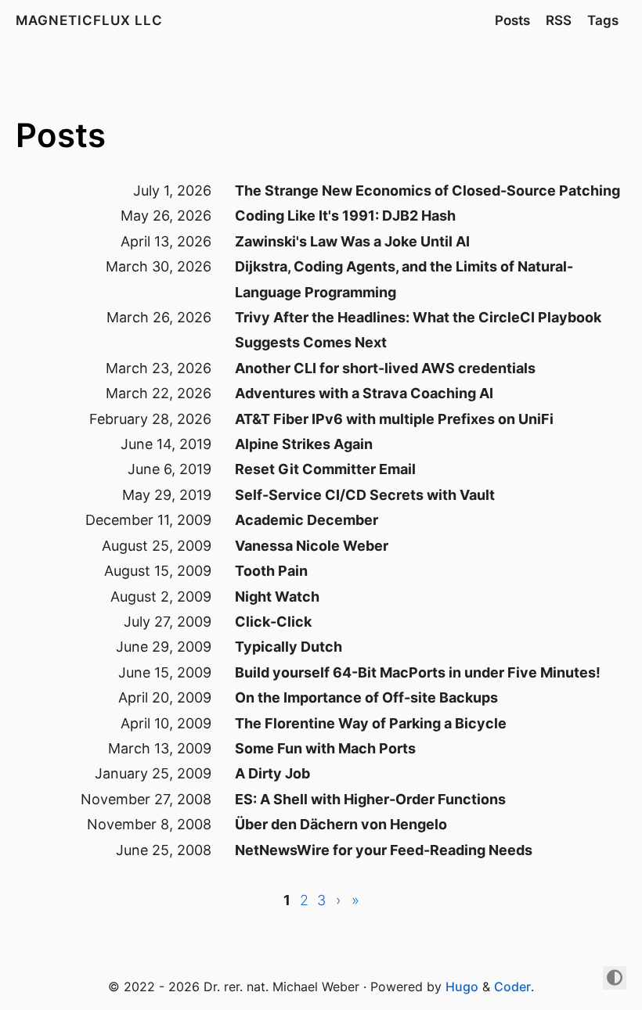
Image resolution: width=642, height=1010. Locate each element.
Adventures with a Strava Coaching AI (364, 393)
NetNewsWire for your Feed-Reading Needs (383, 850)
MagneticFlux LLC (89, 20)
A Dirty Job (272, 773)
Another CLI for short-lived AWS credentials (385, 368)
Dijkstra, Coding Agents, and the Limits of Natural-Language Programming (404, 279)
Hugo (461, 986)
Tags (603, 20)
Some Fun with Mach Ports (325, 748)
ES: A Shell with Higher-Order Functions (370, 799)
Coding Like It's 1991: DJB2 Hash (345, 215)
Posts (512, 20)
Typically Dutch (288, 646)
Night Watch (277, 596)
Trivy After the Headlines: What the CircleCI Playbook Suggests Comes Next (418, 329)
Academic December (306, 520)
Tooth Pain (271, 571)
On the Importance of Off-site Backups (366, 697)
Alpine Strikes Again (304, 444)
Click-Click (273, 621)
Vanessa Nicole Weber (311, 545)
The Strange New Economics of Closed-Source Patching (427, 190)
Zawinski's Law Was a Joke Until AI (352, 241)
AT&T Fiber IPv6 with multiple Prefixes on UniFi (394, 419)
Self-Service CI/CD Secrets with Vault (365, 495)
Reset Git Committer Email (325, 469)
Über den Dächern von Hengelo (341, 824)
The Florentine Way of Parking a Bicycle (371, 723)
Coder (512, 986)
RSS (559, 20)
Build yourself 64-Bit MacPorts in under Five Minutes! (418, 672)
